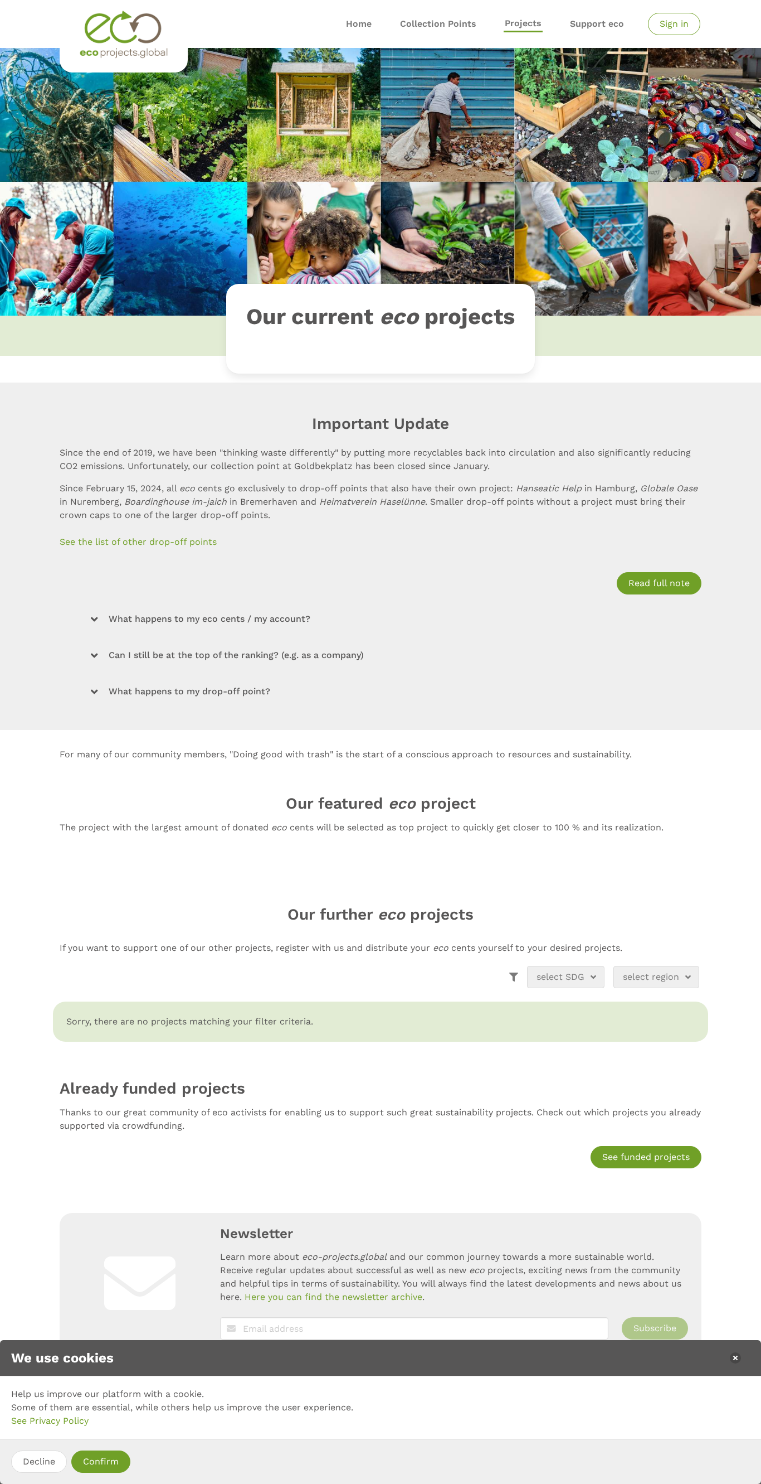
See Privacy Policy (50, 1420)
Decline (39, 1461)
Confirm (101, 1461)
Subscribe (654, 1328)
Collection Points (438, 23)
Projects (523, 23)
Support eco (597, 23)
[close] (735, 1358)
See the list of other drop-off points (138, 541)
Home (359, 23)
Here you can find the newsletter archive (333, 1297)
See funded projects (646, 1157)
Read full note (659, 583)
